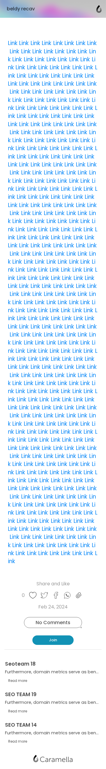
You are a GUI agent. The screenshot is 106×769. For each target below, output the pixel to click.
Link (12, 43)
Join (53, 640)
